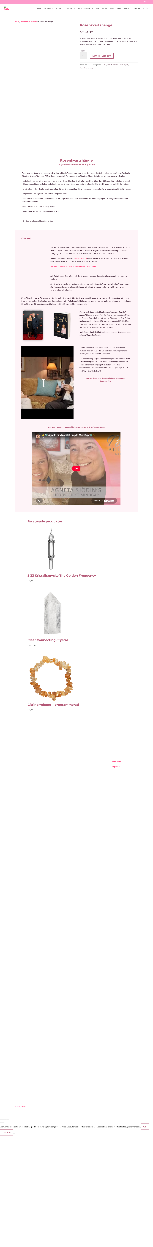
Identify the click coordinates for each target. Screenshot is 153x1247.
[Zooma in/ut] (1, 1119)
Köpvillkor (116, 766)
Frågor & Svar (20, 762)
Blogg (112, 8)
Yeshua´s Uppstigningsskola (93, 743)
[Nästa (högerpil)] (3, 1122)
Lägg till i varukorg (101, 55)
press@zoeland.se (22, 754)
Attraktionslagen (84, 8)
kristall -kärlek (112, 65)
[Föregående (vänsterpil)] (1, 1122)
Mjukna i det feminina (90, 770)
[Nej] (14, 1133)
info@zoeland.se (21, 746)
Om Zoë (137, 8)
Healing (69, 8)
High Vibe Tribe (101, 8)
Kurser (58, 8)
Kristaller (33, 22)
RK (127, 65)
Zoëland (23, 1106)
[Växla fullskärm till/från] (3, 1119)
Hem (39, 8)
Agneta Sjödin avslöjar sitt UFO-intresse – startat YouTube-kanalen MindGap (92, 760)
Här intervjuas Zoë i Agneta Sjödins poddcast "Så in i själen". (73, 266)
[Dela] (5, 1119)
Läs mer (7, 1132)
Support (146, 8)
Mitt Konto (116, 762)
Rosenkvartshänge (86, 68)
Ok (144, 1126)
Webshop (47, 8)
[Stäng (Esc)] (8, 1119)
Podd (119, 8)
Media (126, 8)
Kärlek (103, 65)
